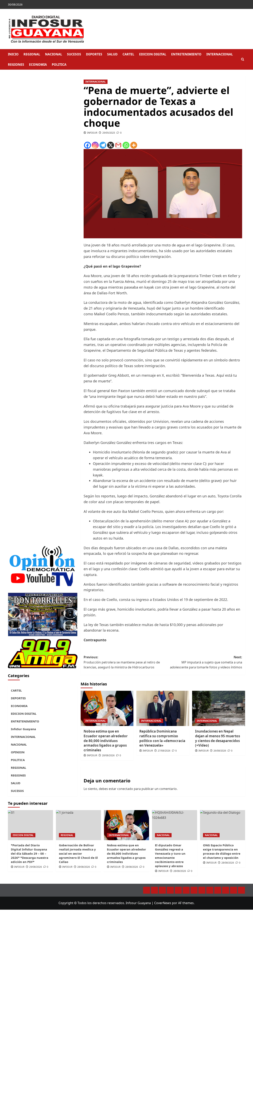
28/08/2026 (108, 755)
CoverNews (162, 903)
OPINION (18, 752)
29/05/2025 (108, 132)
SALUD (112, 54)
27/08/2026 (164, 750)
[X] (110, 145)
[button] (242, 59)
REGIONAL (32, 54)
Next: (206, 662)
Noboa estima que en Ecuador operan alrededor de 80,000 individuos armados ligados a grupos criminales (106, 740)
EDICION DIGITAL (152, 54)
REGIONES (16, 64)
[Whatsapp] (126, 145)
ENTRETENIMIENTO (186, 54)
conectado (125, 789)
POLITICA (59, 64)
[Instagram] (95, 145)
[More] (133, 145)
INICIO (13, 54)
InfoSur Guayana (23, 729)
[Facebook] (87, 145)
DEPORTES (94, 54)
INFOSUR (92, 132)
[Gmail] (118, 145)
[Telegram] (102, 145)
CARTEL (128, 54)
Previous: (122, 662)
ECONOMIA (38, 64)
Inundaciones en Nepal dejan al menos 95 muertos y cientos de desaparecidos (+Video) (217, 738)
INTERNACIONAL (219, 54)
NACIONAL (53, 54)
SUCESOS (74, 54)
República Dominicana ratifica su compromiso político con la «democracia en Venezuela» (162, 738)
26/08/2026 (219, 750)
